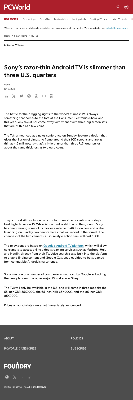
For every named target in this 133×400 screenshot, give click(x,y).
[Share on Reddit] (36, 96)
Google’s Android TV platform (63, 245)
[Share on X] (14, 96)
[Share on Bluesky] (21, 96)
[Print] (51, 96)
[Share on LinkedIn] (6, 96)
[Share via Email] (44, 96)
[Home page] (17, 7)
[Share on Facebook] (29, 96)
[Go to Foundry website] (17, 366)
